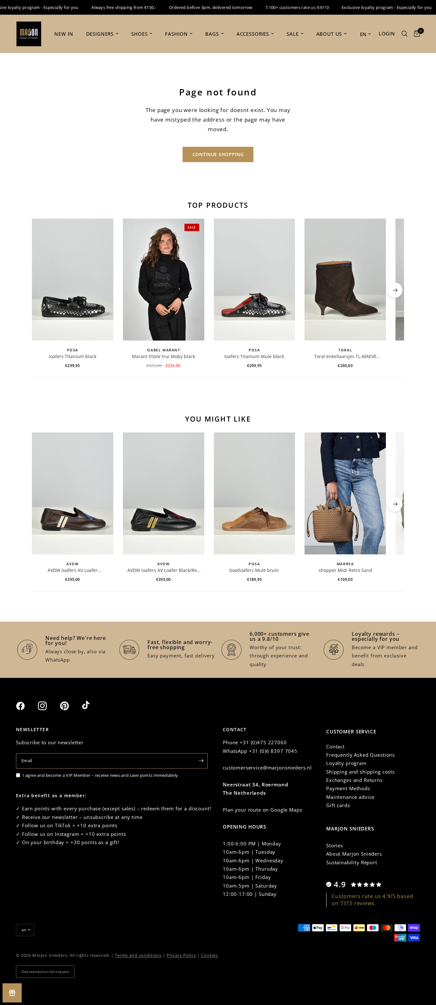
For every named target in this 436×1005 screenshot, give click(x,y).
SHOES (139, 34)
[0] (415, 34)
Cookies (209, 955)
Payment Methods (348, 788)
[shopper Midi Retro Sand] (345, 493)
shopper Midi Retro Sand (345, 570)
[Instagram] (48, 706)
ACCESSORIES (253, 34)
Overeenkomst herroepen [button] (45, 971)
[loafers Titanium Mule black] (254, 280)
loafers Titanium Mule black (254, 356)
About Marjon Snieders (354, 854)
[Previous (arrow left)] (41, 290)
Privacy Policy (181, 955)
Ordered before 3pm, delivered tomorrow (201, 7)
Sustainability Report (351, 862)
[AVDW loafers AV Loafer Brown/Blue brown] (72, 493)
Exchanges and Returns (354, 780)
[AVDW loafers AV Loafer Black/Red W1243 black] (163, 493)
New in (63, 34)
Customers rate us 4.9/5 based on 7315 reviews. (372, 900)
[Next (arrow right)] (394, 290)
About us (329, 34)
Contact (335, 746)
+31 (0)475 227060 (263, 742)
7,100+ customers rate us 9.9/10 (287, 7)
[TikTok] (92, 706)
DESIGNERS (100, 34)
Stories (334, 845)
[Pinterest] (70, 706)
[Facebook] (26, 706)
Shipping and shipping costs (360, 772)
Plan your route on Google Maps (262, 809)
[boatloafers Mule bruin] (254, 493)
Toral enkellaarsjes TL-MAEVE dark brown (345, 356)
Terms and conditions (138, 955)
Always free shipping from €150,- (114, 7)
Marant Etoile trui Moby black (163, 356)
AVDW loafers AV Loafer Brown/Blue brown (73, 570)
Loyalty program (346, 763)
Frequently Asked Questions (360, 755)
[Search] (404, 34)
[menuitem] (63, 34)
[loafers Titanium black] (72, 280)
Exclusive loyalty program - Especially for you (377, 7)
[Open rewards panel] (12, 992)
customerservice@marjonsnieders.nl (267, 767)
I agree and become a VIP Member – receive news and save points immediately (100, 775)
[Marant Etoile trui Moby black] (163, 280)
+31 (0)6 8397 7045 (273, 751)
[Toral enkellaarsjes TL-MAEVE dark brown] (345, 280)
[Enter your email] (201, 761)
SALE (292, 34)
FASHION (176, 34)
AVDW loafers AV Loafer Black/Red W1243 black (163, 570)
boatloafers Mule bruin (254, 570)
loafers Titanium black (72, 356)
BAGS (212, 34)
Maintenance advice (350, 797)
